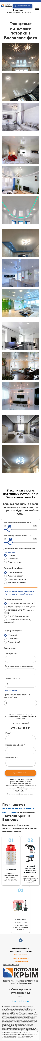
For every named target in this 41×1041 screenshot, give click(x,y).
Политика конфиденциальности (20, 794)
